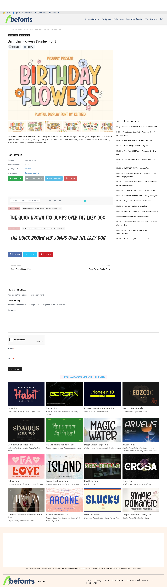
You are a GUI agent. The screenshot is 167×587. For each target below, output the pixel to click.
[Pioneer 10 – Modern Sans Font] (102, 394)
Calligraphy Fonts (15, 448)
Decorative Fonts (14, 484)
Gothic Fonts (75, 518)
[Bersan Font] (64, 394)
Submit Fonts (55, 13)
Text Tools (150, 19)
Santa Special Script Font (21, 269)
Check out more (35, 178)
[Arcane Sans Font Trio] (64, 500)
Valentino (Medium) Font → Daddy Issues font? (141, 195)
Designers (106, 19)
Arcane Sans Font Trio (57, 514)
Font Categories (64, 518)
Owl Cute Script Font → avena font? (136, 239)
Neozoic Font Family (132, 408)
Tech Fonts (153, 450)
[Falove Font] (26, 466)
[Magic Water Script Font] (102, 430)
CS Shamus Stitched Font (20, 444)
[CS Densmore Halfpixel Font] (64, 430)
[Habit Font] (26, 394)
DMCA (106, 580)
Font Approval (133, 580)
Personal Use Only (32, 173)
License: (13, 173)
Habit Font (13, 408)
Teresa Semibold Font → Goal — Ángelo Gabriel (141, 211)
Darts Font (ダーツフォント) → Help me (138, 140)
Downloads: (15, 164)
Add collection (55, 178)
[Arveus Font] (140, 430)
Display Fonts (13, 35)
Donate (71, 178)
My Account (28, 13)
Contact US (147, 580)
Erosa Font (127, 481)
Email (11, 358)
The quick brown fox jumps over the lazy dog (57, 218)
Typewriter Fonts (140, 411)
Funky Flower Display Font (99, 269)
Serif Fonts (75, 484)
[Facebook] (44, 581)
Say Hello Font (91, 481)
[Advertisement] (134, 74)
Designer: (14, 169)
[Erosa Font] (140, 466)
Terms (89, 580)
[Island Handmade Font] (64, 466)
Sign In (6, 13)
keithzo (28, 169)
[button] (162, 20)
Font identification (134, 19)
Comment (13, 310)
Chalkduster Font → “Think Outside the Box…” (140, 190)
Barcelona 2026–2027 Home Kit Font (144, 127)
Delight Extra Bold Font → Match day (137, 201)
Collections (118, 19)
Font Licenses (118, 580)
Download (17, 178)
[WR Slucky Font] (102, 500)
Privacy (98, 580)
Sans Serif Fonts (102, 411)
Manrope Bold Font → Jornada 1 (135, 206)
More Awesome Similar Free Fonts (84, 376)
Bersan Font (52, 408)
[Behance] (39, 581)
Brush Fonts (12, 411)
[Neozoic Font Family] (140, 394)
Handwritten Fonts (103, 448)
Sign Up (16, 13)
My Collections (41, 13)
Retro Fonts (138, 484)
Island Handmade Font (57, 481)
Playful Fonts (29, 29)
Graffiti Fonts (63, 448)
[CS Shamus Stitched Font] (26, 430)
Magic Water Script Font (96, 444)
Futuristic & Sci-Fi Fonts (68, 411)
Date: (12, 160)
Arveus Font (128, 444)
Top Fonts (92, 583)
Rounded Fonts (75, 448)
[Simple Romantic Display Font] (140, 500)
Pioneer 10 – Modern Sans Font (99, 408)
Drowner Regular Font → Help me (136, 146)
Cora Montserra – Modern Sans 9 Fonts (135, 216)
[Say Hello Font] (102, 466)
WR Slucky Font (92, 514)
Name (11, 348)
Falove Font (14, 481)
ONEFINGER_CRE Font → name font (136, 168)
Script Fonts (116, 448)
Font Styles (17, 29)
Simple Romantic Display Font (137, 514)
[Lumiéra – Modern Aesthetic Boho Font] (26, 500)
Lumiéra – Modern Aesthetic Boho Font (25, 516)
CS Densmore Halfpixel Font (60, 444)
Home (9, 29)
